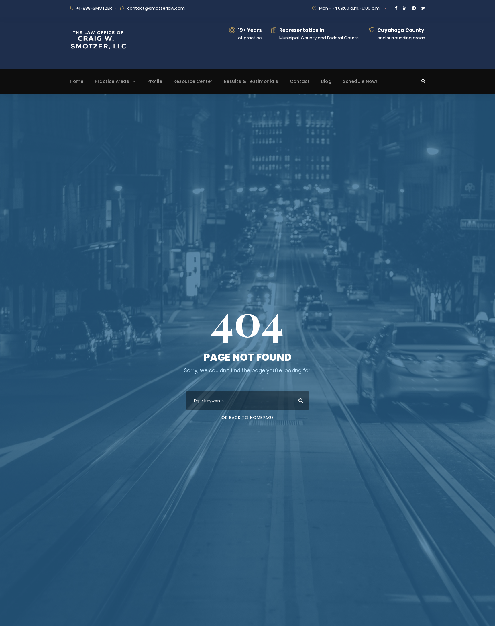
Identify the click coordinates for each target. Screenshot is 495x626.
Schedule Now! (360, 81)
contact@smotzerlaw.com (156, 8)
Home (76, 81)
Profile (155, 81)
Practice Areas (112, 81)
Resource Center (193, 81)
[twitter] (423, 8)
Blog (326, 81)
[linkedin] (404, 8)
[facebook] (396, 8)
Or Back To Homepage (247, 417)
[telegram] (414, 8)
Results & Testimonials (251, 81)
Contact (300, 81)
